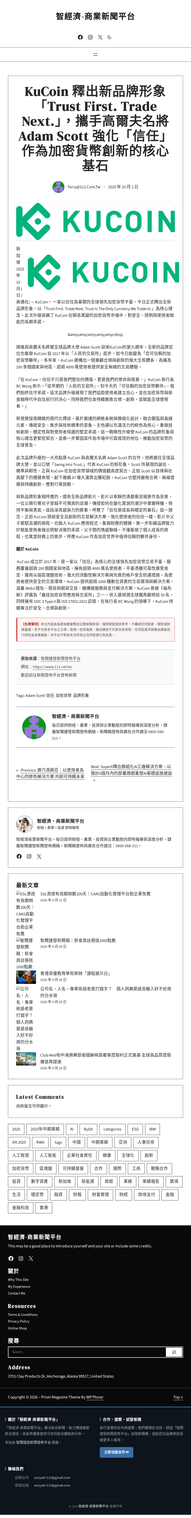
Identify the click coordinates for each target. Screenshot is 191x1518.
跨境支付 (146, 1195)
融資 (58, 1195)
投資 (16, 1182)
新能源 (88, 1182)
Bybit (88, 1129)
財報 (77, 1195)
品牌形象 (81, 695)
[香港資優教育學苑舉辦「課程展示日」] (26, 977)
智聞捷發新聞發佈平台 (61, 658)
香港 (44, 1208)
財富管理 (100, 1195)
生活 (16, 1195)
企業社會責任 (79, 1156)
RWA (40, 1142)
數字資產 (39, 1182)
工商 (136, 1169)
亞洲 (123, 1142)
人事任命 (146, 1142)
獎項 (174, 1182)
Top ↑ (178, 1397)
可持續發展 (73, 1169)
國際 (117, 1169)
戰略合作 (159, 1169)
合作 (98, 1169)
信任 (50, 695)
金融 (170, 1195)
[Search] (174, 1352)
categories (112, 1129)
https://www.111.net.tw (52, 667)
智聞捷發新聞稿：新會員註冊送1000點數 (78, 941)
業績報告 (151, 1182)
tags (58, 1142)
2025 (16, 1129)
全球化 (128, 1156)
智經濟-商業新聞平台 (95, 16)
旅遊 (109, 1182)
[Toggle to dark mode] (109, 37)
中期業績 (99, 1142)
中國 (76, 1142)
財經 (123, 1195)
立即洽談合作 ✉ (116, 1452)
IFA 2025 (19, 1142)
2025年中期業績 (45, 1129)
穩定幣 (37, 1195)
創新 (149, 1156)
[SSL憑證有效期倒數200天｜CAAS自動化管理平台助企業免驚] (26, 914)
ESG (135, 1129)
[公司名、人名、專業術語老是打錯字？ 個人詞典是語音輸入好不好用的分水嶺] (26, 1019)
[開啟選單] (95, 55)
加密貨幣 (64, 695)
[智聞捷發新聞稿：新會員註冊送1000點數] (26, 954)
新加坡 (64, 1182)
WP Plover (94, 1397)
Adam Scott (35, 695)
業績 (128, 1182)
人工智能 (48, 1156)
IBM (152, 1129)
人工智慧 (20, 1156)
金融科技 (20, 1208)
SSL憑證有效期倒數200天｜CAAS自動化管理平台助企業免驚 (95, 894)
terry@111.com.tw (83, 187)
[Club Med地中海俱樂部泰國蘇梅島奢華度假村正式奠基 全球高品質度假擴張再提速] (26, 1059)
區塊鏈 (46, 1169)
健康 (107, 1156)
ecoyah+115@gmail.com (52, 1477)
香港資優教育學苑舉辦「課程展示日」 (76, 974)
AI (71, 1129)
